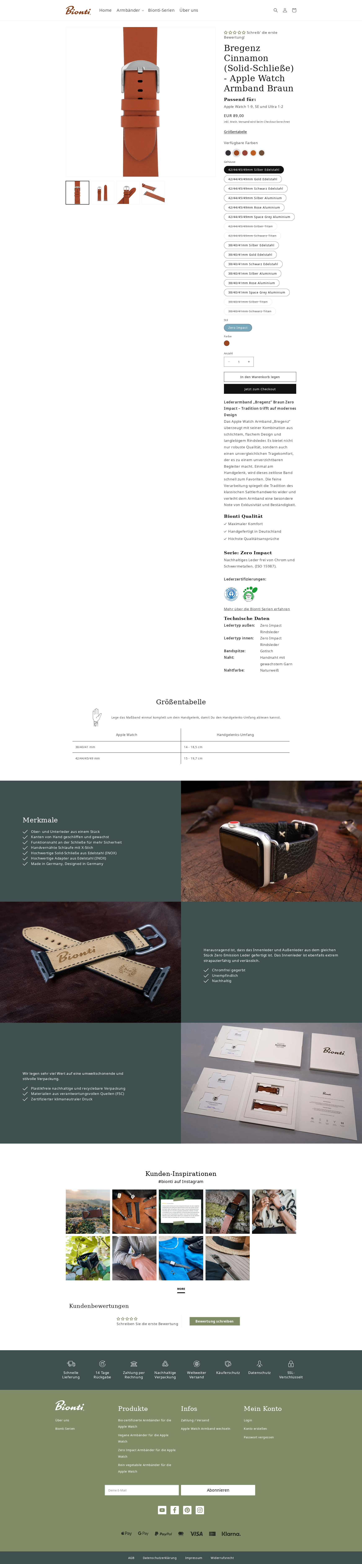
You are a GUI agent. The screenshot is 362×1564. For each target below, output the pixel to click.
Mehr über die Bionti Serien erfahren (257, 609)
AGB (131, 1558)
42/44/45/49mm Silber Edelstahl (253, 170)
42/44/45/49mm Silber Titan (252, 227)
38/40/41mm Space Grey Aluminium (256, 292)
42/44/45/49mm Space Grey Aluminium (259, 217)
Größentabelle (235, 131)
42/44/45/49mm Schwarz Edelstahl (255, 188)
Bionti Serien (65, 1429)
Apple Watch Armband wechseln (205, 1429)
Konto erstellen (255, 1429)
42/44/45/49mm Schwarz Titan (254, 236)
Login (248, 1420)
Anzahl (228, 353)
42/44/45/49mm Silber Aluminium (255, 198)
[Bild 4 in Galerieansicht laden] (153, 192)
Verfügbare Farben (241, 142)
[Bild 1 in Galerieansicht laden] (77, 192)
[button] (130, 10)
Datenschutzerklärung (160, 1558)
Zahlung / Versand (195, 1420)
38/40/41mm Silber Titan (250, 303)
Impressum (193, 1558)
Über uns (62, 1420)
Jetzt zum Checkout (260, 389)
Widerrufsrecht (222, 1558)
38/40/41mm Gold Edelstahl (250, 255)
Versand (244, 122)
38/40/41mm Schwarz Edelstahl (253, 264)
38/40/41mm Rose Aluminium (251, 283)
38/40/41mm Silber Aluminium (252, 273)
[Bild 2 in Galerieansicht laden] (102, 192)
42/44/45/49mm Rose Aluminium (254, 207)
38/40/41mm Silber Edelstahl (251, 245)
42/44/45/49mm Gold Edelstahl (252, 179)
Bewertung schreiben (214, 1321)
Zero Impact (238, 328)
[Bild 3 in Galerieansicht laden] (128, 192)
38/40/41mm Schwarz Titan (252, 312)
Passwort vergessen (259, 1437)
